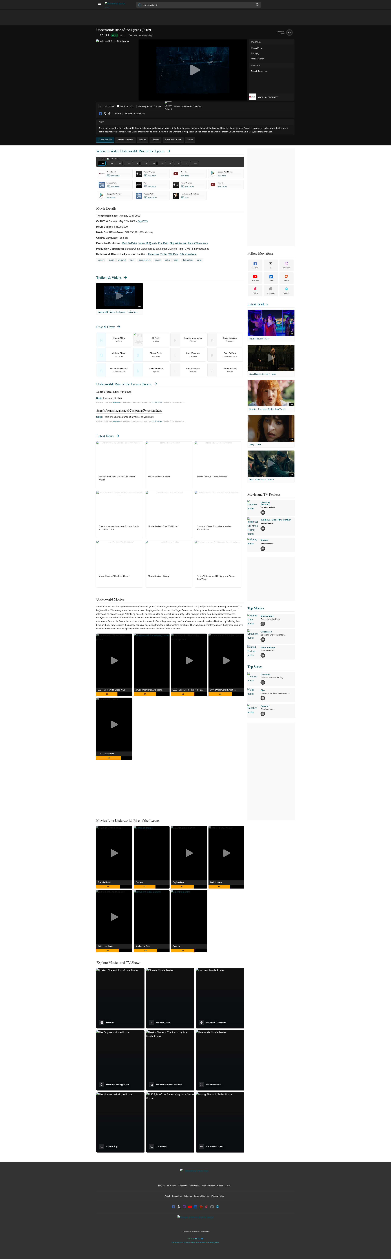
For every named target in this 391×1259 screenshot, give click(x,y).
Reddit (109, 113)
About (167, 1196)
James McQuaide (147, 243)
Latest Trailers (257, 304)
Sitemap (188, 1196)
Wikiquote (116, 402)
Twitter (163, 254)
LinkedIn (271, 280)
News (228, 1186)
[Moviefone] (116, 5)
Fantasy (142, 106)
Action (150, 106)
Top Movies (255, 608)
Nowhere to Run (142, 946)
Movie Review (267, 523)
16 (115, 35)
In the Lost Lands (105, 946)
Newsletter (271, 293)
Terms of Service (201, 1196)
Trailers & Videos (109, 277)
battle (176, 260)
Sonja (99, 398)
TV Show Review (268, 507)
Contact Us (177, 1196)
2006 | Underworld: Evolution (223, 690)
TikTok (255, 293)
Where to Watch (130, 150)
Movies (161, 1186)
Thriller (157, 106)
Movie (122, 35)
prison (111, 260)
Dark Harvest (216, 882)
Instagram (286, 268)
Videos (220, 1186)
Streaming (182, 1186)
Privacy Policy (217, 1196)
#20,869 (104, 35)
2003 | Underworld (106, 754)
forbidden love (145, 260)
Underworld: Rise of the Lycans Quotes (124, 383)
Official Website (188, 254)
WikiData (173, 254)
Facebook (100, 113)
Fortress (139, 882)
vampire (101, 260)
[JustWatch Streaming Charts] (98, 35)
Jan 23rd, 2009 (127, 106)
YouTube (255, 280)
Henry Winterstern (198, 243)
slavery (158, 260)
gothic (167, 260)
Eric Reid (163, 243)
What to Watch (208, 1186)
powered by (102, 159)
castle (132, 260)
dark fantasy (188, 260)
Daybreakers (178, 882)
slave (199, 260)
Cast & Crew (105, 326)
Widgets (286, 293)
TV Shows (171, 1186)
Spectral (176, 946)
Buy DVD (142, 221)
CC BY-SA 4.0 (157, 402)
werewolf (122, 260)
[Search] (257, 4)
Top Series (254, 666)
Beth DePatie (129, 243)
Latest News (105, 435)
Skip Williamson (178, 243)
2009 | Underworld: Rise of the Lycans (189, 690)
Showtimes (194, 1186)
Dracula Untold (104, 882)
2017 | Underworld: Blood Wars (111, 690)
